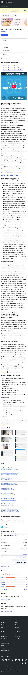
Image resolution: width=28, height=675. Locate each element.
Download (4, 35)
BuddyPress (5, 650)
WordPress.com (6, 643)
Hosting (3, 625)
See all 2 (25, 554)
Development (6, 50)
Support (5, 54)
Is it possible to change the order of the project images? (8, 499)
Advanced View (5, 566)
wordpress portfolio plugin (20, 562)
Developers (4, 636)
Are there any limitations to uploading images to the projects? (9, 468)
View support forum (6, 599)
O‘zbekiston (7, 656)
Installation (5, 47)
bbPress (4, 648)
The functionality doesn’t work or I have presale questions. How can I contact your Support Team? (10, 510)
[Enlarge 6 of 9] (24, 438)
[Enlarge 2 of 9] (11, 438)
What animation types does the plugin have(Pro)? (8, 489)
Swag (17, 638)
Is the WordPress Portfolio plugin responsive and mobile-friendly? (9, 473)
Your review (4, 589)
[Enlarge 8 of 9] (24, 451)
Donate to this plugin (6, 611)
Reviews (5, 43)
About (2, 620)
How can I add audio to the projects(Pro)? (6, 478)
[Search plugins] (15, 15)
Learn (2, 631)
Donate (17, 636)
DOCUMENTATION (13, 175)
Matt (3, 645)
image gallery (19, 557)
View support (14, 535)
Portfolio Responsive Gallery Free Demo (13, 68)
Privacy (3, 627)
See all (25, 589)
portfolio (24, 557)
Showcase (17, 620)
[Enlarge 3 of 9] (11, 445)
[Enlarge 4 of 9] (11, 452)
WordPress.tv (5, 638)
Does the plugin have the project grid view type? (7, 504)
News (2, 622)
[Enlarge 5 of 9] (24, 432)
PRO (2, 175)
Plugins (16, 625)
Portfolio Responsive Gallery (10, 65)
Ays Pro (5, 31)
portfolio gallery (15, 559)
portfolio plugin (23, 559)
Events (16, 634)
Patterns (17, 627)
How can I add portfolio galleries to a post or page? (8, 494)
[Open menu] (26, 2)
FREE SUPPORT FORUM (7, 424)
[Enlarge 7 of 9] (24, 444)
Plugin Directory (5, 6)
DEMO (5, 175)
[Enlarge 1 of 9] (11, 432)
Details (4, 40)
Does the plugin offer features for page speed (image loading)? (9, 484)
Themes (17, 622)
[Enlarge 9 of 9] (24, 457)
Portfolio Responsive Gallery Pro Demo (13, 70)
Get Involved (18, 631)
